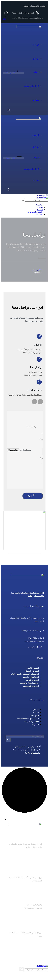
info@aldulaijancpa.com (33, 375)
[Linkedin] (40, 401)
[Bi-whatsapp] (34, 401)
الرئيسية (37, 270)
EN (4, 19)
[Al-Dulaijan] (42, 195)
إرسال (29, 496)
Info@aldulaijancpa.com (22, 18)
